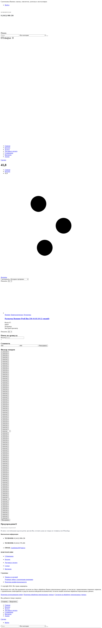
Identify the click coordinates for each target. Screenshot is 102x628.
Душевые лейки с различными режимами (19, 579)
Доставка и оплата (11, 151)
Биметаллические (17, 315)
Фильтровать (43, 345)
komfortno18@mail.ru (18, 548)
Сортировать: (5, 279)
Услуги (7, 149)
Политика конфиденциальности (16, 582)
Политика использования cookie (12, 594)
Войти (7, 5)
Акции (7, 156)
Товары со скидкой (11, 577)
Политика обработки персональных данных (39, 594)
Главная (7, 146)
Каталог (7, 147)
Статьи (7, 566)
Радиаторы (27, 315)
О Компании (9, 556)
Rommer (7, 315)
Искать (3, 337)
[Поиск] (47, 626)
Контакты (8, 155)
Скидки (3, 160)
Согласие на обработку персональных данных (70, 594)
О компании (9, 153)
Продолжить (13, 601)
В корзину (5, 601)
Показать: (4, 281)
